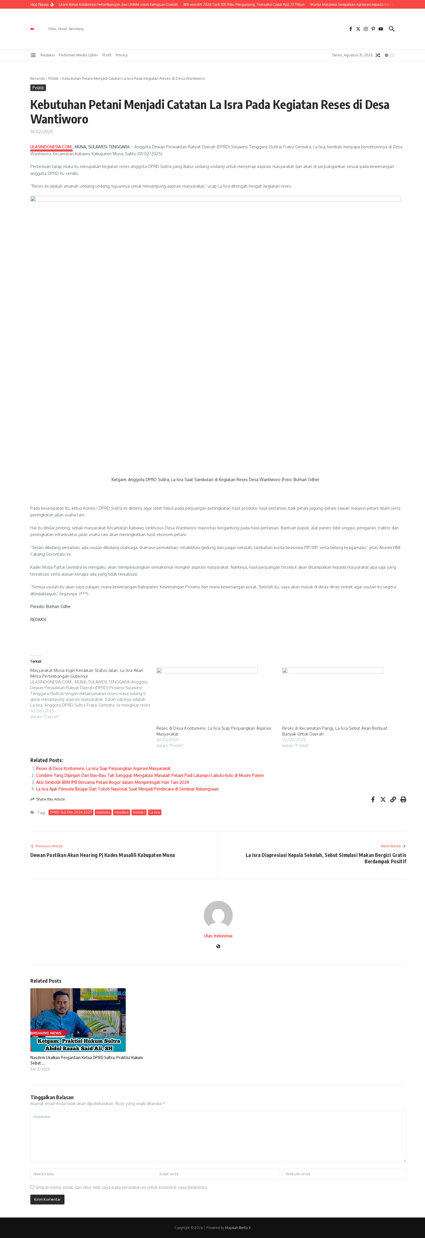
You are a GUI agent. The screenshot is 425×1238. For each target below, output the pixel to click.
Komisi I (139, 812)
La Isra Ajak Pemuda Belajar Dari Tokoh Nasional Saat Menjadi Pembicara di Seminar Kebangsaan (127, 788)
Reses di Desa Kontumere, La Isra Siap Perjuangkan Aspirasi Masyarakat (103, 768)
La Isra (154, 812)
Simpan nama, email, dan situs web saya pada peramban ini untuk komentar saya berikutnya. (121, 1187)
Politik (53, 78)
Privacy (122, 55)
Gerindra (103, 812)
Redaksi (47, 55)
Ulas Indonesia (218, 935)
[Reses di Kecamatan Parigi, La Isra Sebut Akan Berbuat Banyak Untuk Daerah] (342, 696)
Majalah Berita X (238, 1228)
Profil (106, 55)
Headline (121, 812)
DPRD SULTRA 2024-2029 (71, 812)
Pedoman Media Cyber (78, 55)
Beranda (37, 78)
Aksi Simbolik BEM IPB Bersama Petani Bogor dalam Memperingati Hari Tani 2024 (112, 782)
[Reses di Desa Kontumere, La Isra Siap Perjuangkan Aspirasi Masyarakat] (216, 696)
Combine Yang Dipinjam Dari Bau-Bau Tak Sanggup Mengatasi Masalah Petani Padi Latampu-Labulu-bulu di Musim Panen (150, 775)
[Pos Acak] (378, 55)
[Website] (218, 946)
